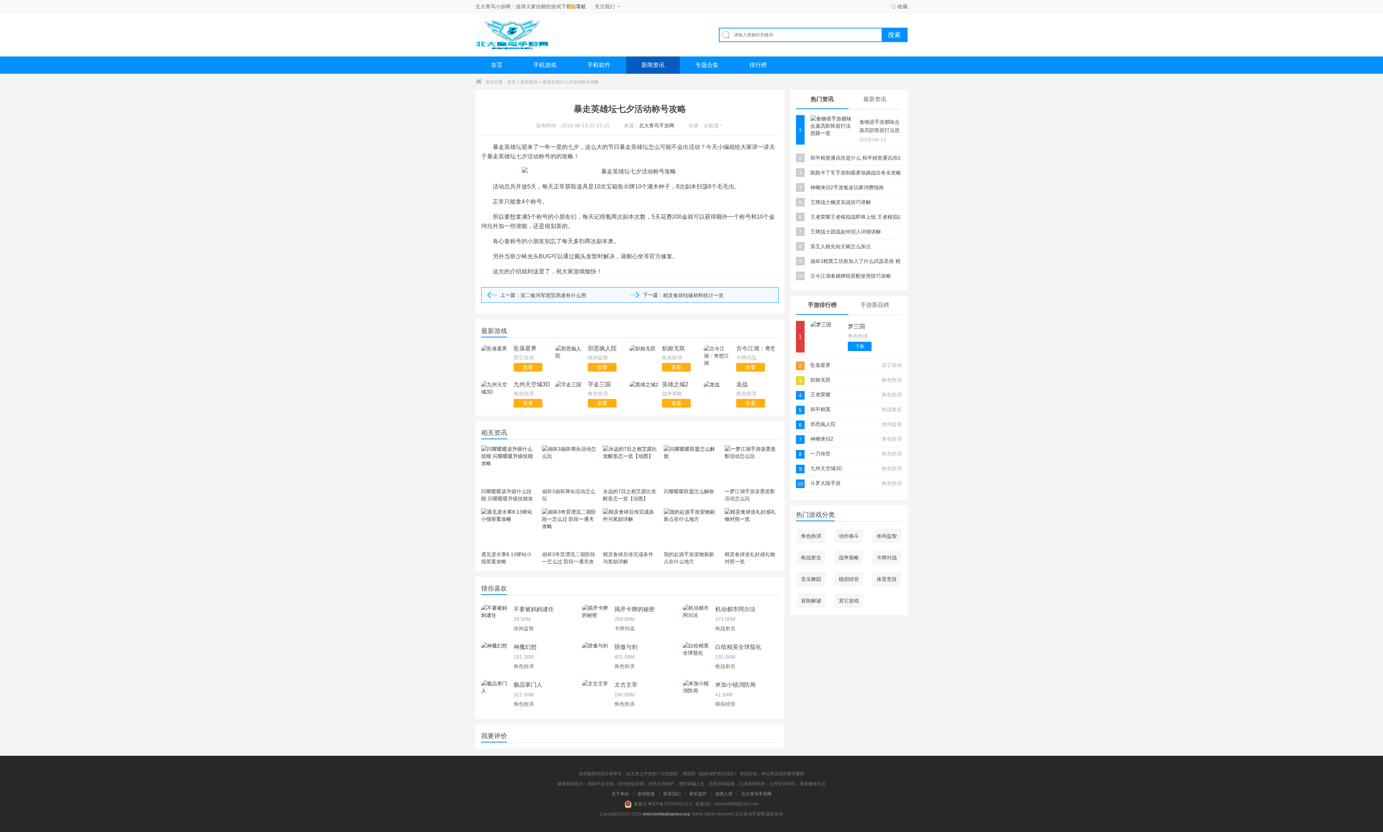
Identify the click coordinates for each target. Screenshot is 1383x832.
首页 (496, 65)
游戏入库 (724, 793)
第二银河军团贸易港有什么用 (553, 295)
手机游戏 (544, 65)
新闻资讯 (652, 65)
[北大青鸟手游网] (511, 34)
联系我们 (672, 793)
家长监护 (698, 793)
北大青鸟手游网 (756, 793)
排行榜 (758, 65)
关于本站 (620, 793)
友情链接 (646, 793)
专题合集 (707, 65)
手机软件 (598, 65)
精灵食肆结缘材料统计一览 (693, 295)
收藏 (903, 6)
